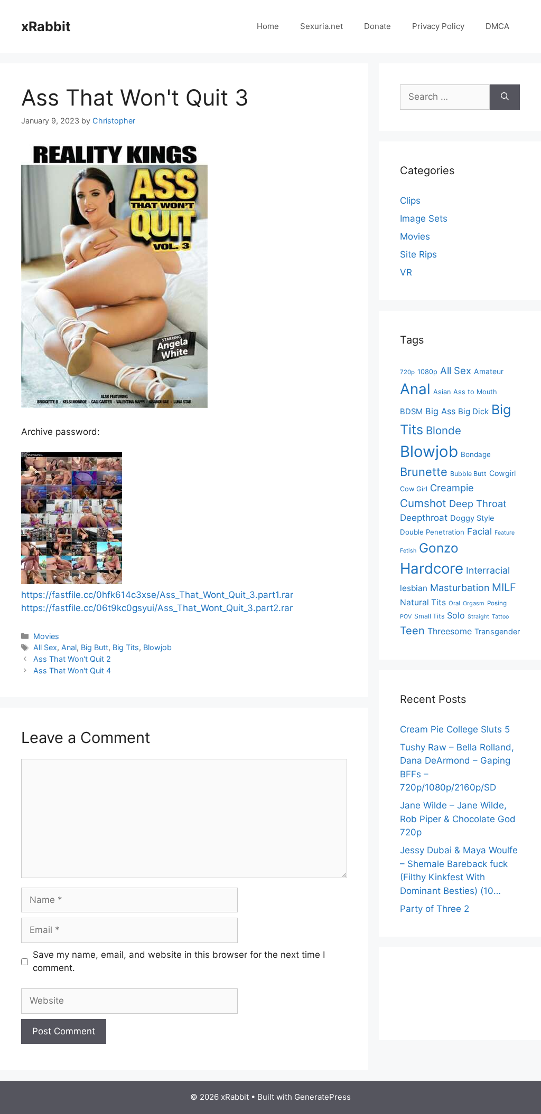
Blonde (443, 430)
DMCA (497, 26)
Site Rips (418, 254)
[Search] (505, 97)
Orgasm (473, 603)
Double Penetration (432, 532)
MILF (504, 587)
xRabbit (46, 26)
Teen (412, 630)
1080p (427, 372)
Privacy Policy (438, 26)
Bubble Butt (468, 474)
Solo (456, 615)
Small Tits (429, 616)
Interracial (488, 570)
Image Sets (423, 218)
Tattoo (500, 616)
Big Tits (126, 647)
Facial (479, 531)
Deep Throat (478, 503)
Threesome (449, 631)
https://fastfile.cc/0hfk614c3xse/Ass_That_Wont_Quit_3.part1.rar (157, 594)
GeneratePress (322, 1097)
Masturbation (459, 587)
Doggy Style (472, 518)
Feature (505, 532)
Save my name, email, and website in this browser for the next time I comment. (179, 961)
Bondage (476, 454)
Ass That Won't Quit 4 (72, 670)
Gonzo (439, 548)
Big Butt (94, 647)
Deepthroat (423, 517)
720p (407, 372)
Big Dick (473, 411)
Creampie (452, 487)
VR (406, 272)
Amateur (488, 371)
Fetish (408, 550)
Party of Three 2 (434, 908)
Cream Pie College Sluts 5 (455, 729)
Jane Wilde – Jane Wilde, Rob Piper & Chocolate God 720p (458, 818)
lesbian (413, 588)
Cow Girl (413, 489)
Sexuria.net (321, 26)
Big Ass (440, 411)
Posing (497, 603)
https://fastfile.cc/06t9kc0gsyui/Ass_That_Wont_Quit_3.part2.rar (157, 608)
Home (268, 26)
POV (406, 616)
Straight (478, 616)
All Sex (45, 647)
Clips (410, 200)
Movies (46, 636)
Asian (442, 392)
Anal (69, 647)
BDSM (411, 411)
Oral (454, 603)
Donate (377, 26)
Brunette (423, 472)
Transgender (497, 631)
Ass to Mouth (475, 392)
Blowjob (157, 647)
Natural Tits (423, 602)
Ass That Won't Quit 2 (72, 658)
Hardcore (431, 568)
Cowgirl (502, 473)
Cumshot (423, 503)
